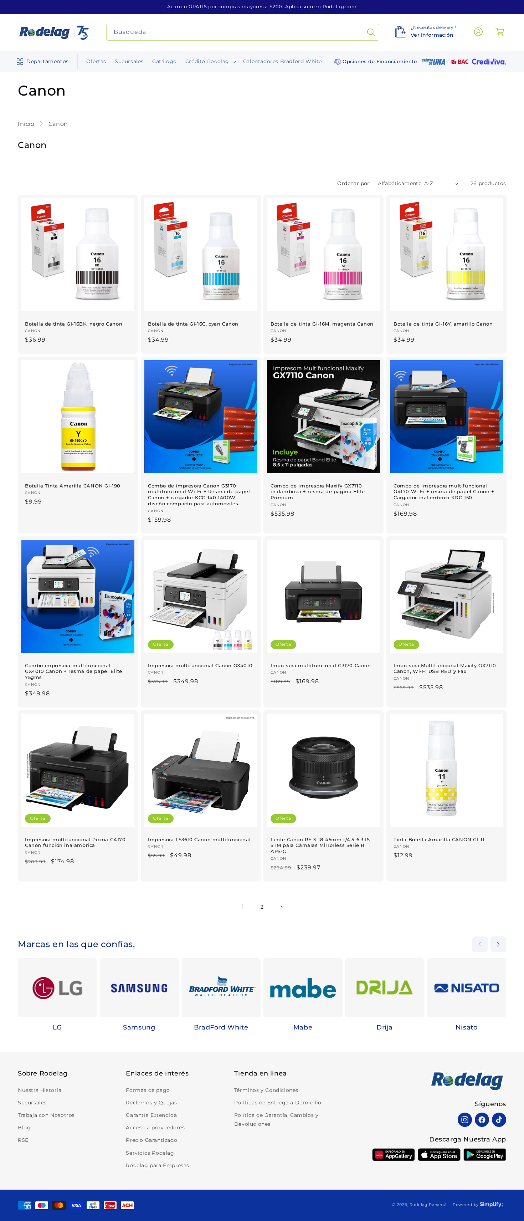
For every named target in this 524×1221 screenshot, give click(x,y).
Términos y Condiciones (266, 1090)
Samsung (139, 1027)
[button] (41, 62)
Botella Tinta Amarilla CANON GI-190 (72, 485)
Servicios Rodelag (150, 1153)
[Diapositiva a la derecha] (498, 944)
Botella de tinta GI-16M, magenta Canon (322, 324)
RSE (23, 1140)
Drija (384, 1027)
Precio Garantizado (151, 1140)
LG (57, 1027)
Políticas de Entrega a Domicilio (278, 1102)
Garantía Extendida (151, 1115)
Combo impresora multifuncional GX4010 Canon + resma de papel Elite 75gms (73, 671)
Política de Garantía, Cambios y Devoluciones (276, 1119)
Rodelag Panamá (428, 1204)
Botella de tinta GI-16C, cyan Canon (193, 324)
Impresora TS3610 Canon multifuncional (199, 839)
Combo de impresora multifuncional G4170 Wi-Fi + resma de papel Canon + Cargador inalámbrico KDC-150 (444, 491)
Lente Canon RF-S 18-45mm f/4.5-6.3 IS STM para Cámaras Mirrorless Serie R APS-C (320, 845)
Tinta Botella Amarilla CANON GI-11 (439, 839)
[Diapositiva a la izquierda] (480, 944)
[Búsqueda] (371, 32)
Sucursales (32, 1102)
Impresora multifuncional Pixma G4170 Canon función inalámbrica (75, 842)
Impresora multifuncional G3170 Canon (321, 665)
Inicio (27, 124)
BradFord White (221, 1027)
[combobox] (243, 32)
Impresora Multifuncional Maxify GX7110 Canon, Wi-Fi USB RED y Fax (445, 668)
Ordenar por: (354, 183)
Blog (24, 1127)
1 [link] (243, 906)
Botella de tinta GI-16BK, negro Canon (73, 324)
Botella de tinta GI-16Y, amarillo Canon (443, 324)
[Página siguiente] (281, 907)
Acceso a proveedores (155, 1127)
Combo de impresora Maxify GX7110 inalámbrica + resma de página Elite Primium (318, 491)
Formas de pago (148, 1090)
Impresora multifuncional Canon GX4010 (200, 665)
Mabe (302, 1027)
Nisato (467, 1027)
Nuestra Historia (40, 1090)
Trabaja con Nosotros (46, 1115)
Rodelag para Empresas (157, 1165)
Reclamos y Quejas (151, 1102)
